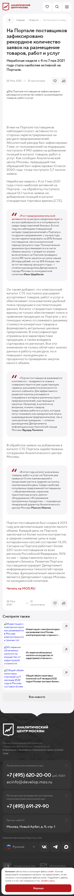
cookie (50, 871)
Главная (20, 20)
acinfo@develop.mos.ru (29, 782)
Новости (33, 20)
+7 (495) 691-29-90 (28, 806)
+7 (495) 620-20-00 (36, 775)
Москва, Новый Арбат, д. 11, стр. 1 (31, 827)
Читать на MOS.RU (21, 588)
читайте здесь (48, 881)
